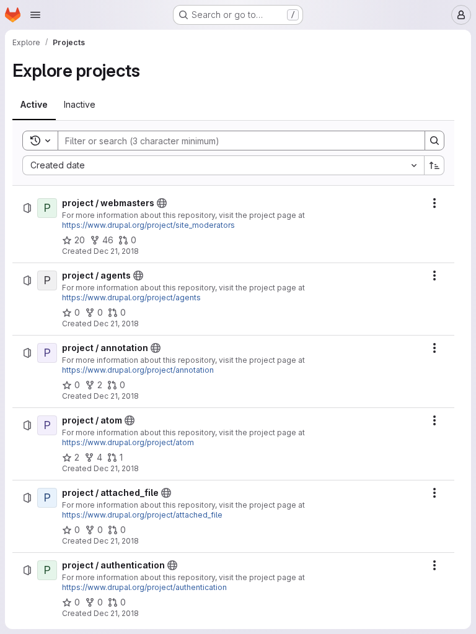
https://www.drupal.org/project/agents (131, 297)
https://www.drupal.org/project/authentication (144, 587)
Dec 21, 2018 (116, 251)
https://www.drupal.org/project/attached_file (142, 514)
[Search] (434, 140)
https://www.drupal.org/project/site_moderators (148, 225)
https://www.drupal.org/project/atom (128, 442)
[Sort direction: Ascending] (434, 165)
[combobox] (223, 165)
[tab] (34, 104)
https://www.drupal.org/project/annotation (138, 370)
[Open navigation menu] (35, 15)
